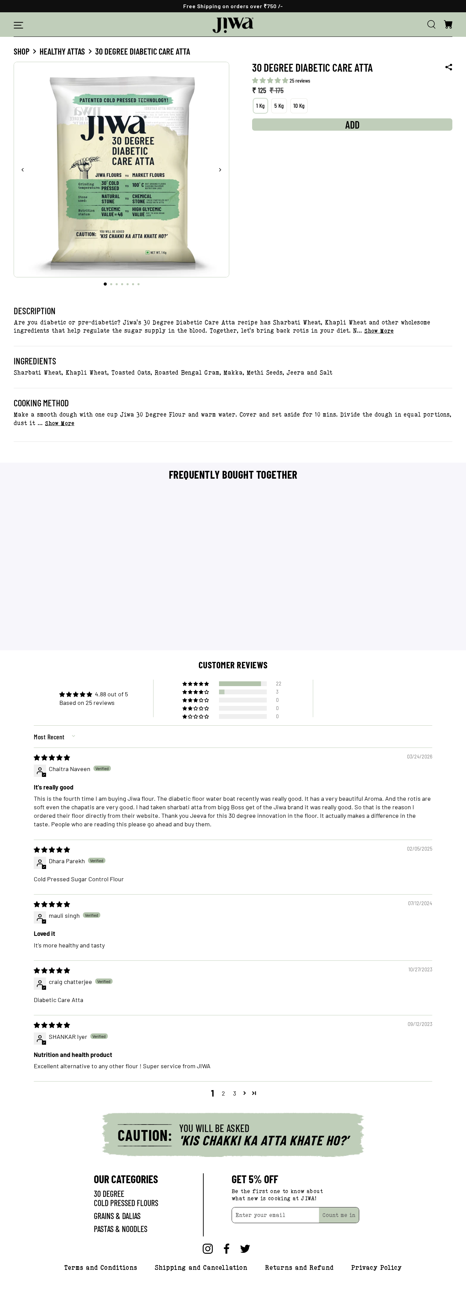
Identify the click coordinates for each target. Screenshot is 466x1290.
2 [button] (223, 1093)
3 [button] (234, 1093)
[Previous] (23, 170)
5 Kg (279, 105)
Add (66, 634)
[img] (52, 757)
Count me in (338, 1215)
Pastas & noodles (120, 1229)
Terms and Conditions (100, 1267)
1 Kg (260, 105)
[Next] (220, 170)
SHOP (21, 51)
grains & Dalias (117, 1216)
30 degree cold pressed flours (126, 1198)
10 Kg (299, 105)
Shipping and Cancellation (201, 1267)
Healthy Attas (62, 51)
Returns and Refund (299, 1267)
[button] (271, 80)
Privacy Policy (376, 1267)
